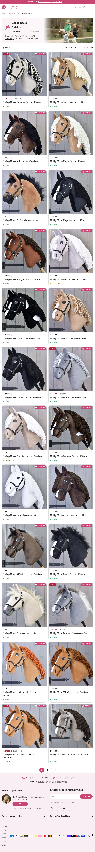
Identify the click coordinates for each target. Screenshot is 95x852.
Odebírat (86, 796)
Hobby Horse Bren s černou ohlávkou (68, 338)
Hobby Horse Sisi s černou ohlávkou (20, 161)
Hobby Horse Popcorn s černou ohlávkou (69, 279)
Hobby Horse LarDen (4, 841)
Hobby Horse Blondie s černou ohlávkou (22, 456)
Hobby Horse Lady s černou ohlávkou (21, 515)
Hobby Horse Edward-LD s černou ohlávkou (19, 756)
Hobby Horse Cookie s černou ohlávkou (22, 220)
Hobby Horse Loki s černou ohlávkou (68, 574)
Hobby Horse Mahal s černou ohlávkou (22, 397)
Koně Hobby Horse (13, 13)
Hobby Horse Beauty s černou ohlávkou (69, 633)
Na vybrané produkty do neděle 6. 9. (50, 2)
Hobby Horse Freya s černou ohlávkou (68, 220)
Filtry (7, 47)
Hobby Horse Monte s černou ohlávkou (68, 456)
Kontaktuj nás (20, 804)
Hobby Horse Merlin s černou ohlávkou (22, 338)
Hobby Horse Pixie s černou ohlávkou (21, 633)
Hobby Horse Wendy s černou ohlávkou (69, 692)
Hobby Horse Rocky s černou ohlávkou (21, 279)
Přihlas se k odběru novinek (66, 790)
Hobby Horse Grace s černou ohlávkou (68, 397)
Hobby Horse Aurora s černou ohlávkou (22, 102)
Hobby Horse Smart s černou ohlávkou (68, 102)
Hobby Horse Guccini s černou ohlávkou (69, 754)
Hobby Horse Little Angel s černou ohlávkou (19, 694)
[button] (91, 2)
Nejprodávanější (70, 47)
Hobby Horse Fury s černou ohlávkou (68, 161)
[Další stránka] (53, 770)
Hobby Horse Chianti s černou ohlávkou (69, 515)
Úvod (3, 13)
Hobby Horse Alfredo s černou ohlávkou (22, 574)
